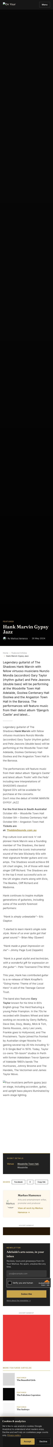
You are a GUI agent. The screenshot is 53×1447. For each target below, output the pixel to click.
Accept (27, 1441)
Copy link (41, 1182)
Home (5, 653)
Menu (45, 4)
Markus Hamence (19, 638)
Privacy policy (14, 1435)
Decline (43, 1441)
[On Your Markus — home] (10, 4)
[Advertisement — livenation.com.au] (26, 1338)
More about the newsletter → (19, 1300)
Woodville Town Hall (28, 1164)
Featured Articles (19, 653)
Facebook (18, 1182)
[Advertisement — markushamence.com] (26, 1231)
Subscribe (26, 1294)
